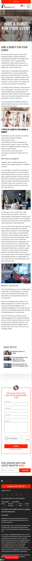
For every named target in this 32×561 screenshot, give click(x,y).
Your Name (7, 401)
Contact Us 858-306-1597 (16, 486)
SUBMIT (16, 446)
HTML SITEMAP (5, 502)
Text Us (16, 2)
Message (6, 421)
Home (2, 503)
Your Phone (7, 414)
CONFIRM (25, 470)
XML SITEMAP (15, 502)
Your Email (7, 408)
